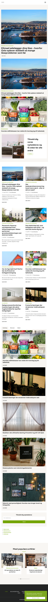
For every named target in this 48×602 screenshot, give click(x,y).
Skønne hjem (6, 529)
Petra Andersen (13, 275)
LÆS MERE (5, 366)
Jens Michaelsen (13, 192)
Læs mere (4, 56)
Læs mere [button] (40, 594)
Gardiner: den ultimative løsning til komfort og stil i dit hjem (23, 433)
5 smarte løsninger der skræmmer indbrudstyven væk (35, 307)
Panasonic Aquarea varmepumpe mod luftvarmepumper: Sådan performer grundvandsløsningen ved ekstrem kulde (11, 230)
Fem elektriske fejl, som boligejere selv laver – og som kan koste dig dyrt (34, 227)
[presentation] (24, 27)
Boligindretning (4, 129)
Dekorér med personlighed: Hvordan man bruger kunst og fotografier (22, 504)
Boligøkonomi (4, 303)
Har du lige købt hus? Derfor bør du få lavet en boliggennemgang (12, 271)
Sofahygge (5, 534)
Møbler (35, 568)
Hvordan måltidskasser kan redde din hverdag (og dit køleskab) (22, 131)
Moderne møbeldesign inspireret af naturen (35, 571)
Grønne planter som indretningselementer (17, 468)
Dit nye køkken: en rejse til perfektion (12, 571)
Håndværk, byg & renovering (7, 45)
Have (19, 593)
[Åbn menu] (45, 2)
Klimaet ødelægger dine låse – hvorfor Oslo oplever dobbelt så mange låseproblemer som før (21, 50)
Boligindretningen (7, 532)
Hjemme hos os (6, 531)
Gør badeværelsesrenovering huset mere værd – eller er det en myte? (34, 187)
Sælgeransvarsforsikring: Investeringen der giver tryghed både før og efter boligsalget (11, 308)
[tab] (4, 328)
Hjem (6, 591)
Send (24, 521)
